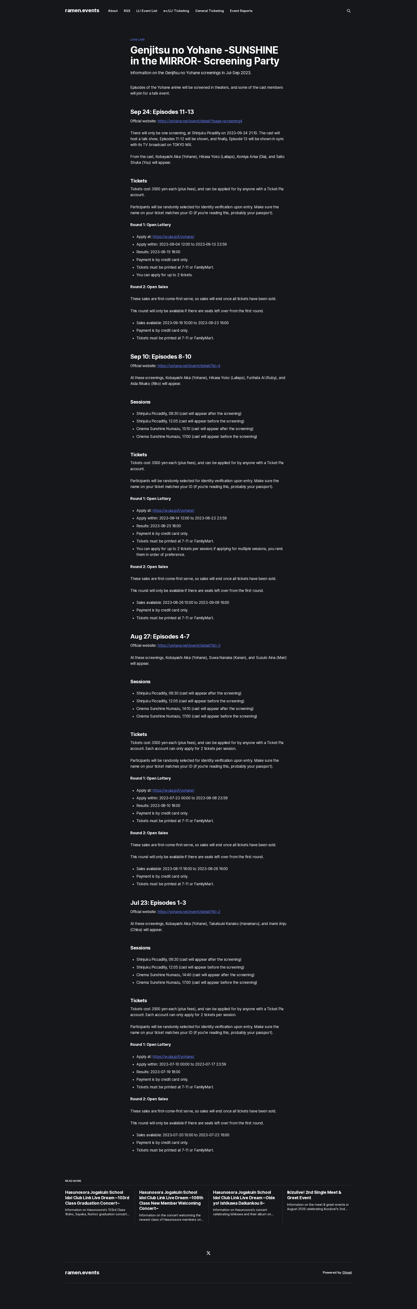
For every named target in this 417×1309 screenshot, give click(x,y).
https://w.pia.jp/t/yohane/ (173, 237)
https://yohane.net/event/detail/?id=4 (188, 366)
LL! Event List (146, 11)
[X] (208, 1253)
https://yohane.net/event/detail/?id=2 (188, 912)
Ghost (347, 1272)
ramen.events (82, 10)
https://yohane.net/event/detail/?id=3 (188, 645)
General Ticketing (209, 11)
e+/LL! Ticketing (176, 11)
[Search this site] (348, 10)
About (113, 11)
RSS (127, 11)
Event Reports (241, 11)
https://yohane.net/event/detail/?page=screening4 (199, 121)
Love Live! (137, 39)
